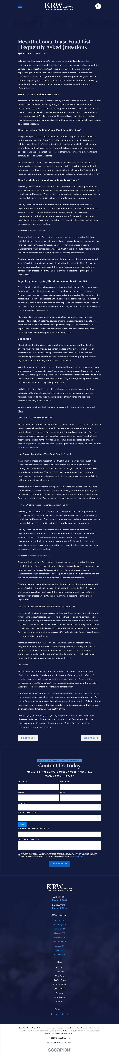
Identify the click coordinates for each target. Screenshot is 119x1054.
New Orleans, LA (59, 941)
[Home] (59, 6)
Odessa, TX (59, 946)
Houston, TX (59, 933)
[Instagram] (62, 1014)
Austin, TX (59, 920)
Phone (21, 793)
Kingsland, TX (59, 937)
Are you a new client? (28, 813)
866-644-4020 (59, 900)
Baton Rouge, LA (59, 924)
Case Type (22, 803)
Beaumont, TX (59, 929)
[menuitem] (49, 1042)
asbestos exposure (27, 407)
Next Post (90, 738)
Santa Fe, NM (59, 954)
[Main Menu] (20, 6)
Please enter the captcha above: (33, 829)
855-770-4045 (59, 908)
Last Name (65, 782)
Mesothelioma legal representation (53, 407)
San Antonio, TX (59, 950)
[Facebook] (51, 1014)
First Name (23, 782)
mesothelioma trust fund (83, 407)
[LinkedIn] (57, 1014)
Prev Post (29, 738)
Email (62, 793)
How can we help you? (28, 839)
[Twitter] (67, 1014)
